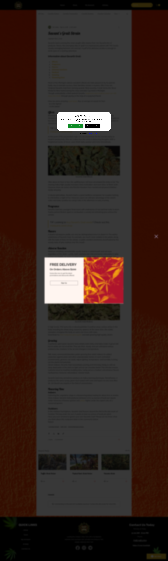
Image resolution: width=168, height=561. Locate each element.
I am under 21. (92, 126)
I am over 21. (75, 126)
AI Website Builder (92, 133)
